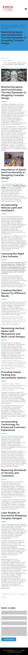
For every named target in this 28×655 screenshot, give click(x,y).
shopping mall (22, 594)
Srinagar (4, 597)
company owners (6, 594)
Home (2, 25)
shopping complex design (13, 186)
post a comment (9, 639)
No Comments (6, 66)
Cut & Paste (17, 650)
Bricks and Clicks (5, 588)
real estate (14, 594)
